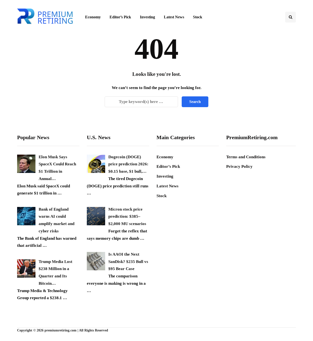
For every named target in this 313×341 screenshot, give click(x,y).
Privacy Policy (239, 166)
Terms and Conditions (246, 157)
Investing (147, 17)
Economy (93, 17)
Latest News (174, 17)
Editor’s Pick (120, 17)
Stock (197, 17)
